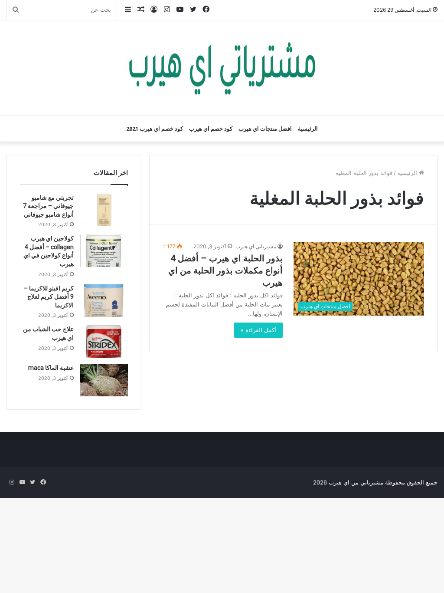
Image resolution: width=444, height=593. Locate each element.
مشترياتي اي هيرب (255, 246)
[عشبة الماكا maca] (104, 380)
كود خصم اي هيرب (210, 128)
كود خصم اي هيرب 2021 (154, 128)
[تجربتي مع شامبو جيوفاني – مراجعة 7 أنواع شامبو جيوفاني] (104, 210)
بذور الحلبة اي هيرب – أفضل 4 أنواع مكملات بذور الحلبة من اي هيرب (225, 270)
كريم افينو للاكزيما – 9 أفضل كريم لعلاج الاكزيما (49, 297)
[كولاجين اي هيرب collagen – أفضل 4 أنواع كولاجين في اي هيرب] (104, 250)
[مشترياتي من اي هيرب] (222, 67)
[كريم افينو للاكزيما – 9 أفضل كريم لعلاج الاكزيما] (104, 300)
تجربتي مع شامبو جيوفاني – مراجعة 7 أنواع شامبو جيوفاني (48, 206)
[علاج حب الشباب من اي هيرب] (104, 341)
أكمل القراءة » (258, 329)
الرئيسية (308, 128)
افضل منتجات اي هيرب (265, 128)
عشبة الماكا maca (51, 367)
